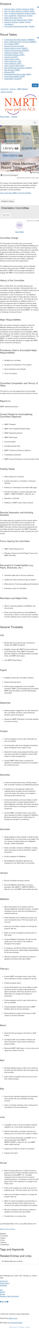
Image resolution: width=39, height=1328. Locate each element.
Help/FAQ (3, 1285)
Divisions (14, 117)
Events (28, 147)
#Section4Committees (7, 1229)
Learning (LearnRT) (11, 57)
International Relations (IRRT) (14, 55)
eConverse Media (16, 1322)
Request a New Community (9, 1296)
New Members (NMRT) (12, 70)
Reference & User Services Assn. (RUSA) (18, 20)
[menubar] (19, 90)
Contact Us (4, 89)
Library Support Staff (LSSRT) (14, 66)
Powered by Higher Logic (19, 1327)
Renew (2, 1292)
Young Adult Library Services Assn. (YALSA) (19, 26)
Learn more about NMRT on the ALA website (15, 193)
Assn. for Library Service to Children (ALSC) (19, 11)
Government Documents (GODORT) (16, 50)
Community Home (17, 133)
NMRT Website (22, 89)
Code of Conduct (6, 92)
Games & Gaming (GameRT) (14, 46)
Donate (2, 1294)
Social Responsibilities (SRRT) (14, 76)
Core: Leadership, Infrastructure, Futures (18, 15)
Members (12, 155)
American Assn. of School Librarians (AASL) (19, 9)
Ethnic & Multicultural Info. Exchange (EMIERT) (20, 42)
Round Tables (5, 117)
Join (1, 1290)
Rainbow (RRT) (9, 72)
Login (35, 85)
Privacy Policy (4, 1283)
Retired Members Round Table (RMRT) (17, 74)
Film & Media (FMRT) (11, 44)
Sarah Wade (19, 232)
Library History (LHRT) (12, 59)
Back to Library (8, 201)
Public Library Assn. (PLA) (13, 18)
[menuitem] (5, 88)
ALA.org (12, 89)
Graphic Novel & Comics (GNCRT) (16, 48)
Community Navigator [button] (10, 175)
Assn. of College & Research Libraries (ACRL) (20, 13)
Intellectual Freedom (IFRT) (13, 53)
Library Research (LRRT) (13, 63)
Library (10, 147)
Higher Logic (13, 1318)
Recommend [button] (6, 215)
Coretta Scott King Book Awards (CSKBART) (19, 40)
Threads (11, 140)
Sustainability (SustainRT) (13, 79)
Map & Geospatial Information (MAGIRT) (18, 68)
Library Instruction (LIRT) (13, 61)
